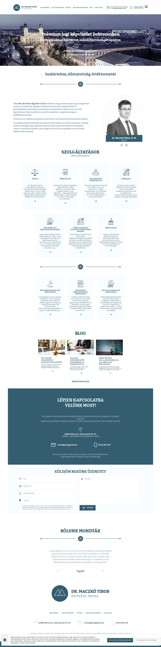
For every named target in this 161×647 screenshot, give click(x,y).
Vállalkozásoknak (80, 7)
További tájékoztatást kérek (146, 640)
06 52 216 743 (104, 445)
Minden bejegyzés (80, 381)
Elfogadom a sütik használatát (120, 640)
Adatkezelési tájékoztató (43, 506)
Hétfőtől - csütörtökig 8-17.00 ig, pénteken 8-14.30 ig (80, 435)
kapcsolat (99, 7)
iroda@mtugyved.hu (67, 445)
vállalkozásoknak (93, 613)
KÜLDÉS (90, 508)
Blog (91, 7)
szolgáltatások (57, 7)
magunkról (45, 7)
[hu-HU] (146, 7)
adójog (68, 7)
